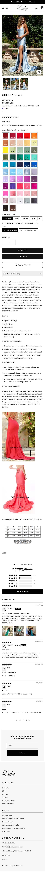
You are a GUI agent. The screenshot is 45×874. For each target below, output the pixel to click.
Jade (34, 157)
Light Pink (20, 193)
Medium (25, 218)
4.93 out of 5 (28, 569)
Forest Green (12, 157)
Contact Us (6, 855)
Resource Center (8, 804)
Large (33, 218)
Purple (12, 186)
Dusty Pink (34, 193)
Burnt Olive (34, 150)
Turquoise (12, 164)
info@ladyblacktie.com (14, 847)
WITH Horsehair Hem (10, 229)
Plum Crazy (5, 186)
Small (17, 218)
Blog (3, 791)
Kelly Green (27, 157)
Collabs (5, 797)
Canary (27, 143)
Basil (27, 150)
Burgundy (5, 135)
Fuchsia (34, 186)
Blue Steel (27, 171)
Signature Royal (34, 164)
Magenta (27, 179)
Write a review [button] (22, 591)
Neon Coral (27, 186)
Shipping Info (7, 815)
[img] (7, 605)
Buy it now (22, 256)
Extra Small (7, 218)
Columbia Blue (5, 171)
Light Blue (20, 171)
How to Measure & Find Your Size (13, 828)
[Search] (7, 8)
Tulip (20, 179)
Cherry (27, 135)
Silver (27, 200)
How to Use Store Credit (10, 825)
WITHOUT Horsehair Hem (28, 229)
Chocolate (12, 208)
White (20, 200)
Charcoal (34, 200)
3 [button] (23, 720)
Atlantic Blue (12, 171)
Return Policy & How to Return (13, 819)
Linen (12, 200)
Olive (5, 157)
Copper (5, 143)
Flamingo (20, 186)
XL (40, 218)
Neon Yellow (5, 150)
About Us (5, 788)
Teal (5, 164)
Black (5, 208)
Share (4, 553)
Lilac (5, 179)
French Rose (27, 193)
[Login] (36, 8)
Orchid (12, 179)
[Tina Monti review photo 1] (7, 631)
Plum (34, 179)
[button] (7, 117)
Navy (20, 164)
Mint (20, 150)
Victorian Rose (5, 200)
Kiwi (12, 150)
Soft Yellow (34, 143)
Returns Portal (7, 822)
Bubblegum (12, 193)
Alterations (6, 831)
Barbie (5, 193)
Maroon (12, 135)
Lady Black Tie (7, 100)
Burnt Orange (34, 135)
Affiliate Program (8, 800)
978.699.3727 (10, 843)
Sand (12, 143)
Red (20, 135)
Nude (20, 143)
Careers (5, 794)
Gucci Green (20, 157)
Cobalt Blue (27, 164)
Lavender (34, 171)
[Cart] (41, 8)
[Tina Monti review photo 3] (31, 631)
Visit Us (4, 859)
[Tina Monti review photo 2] (19, 631)
